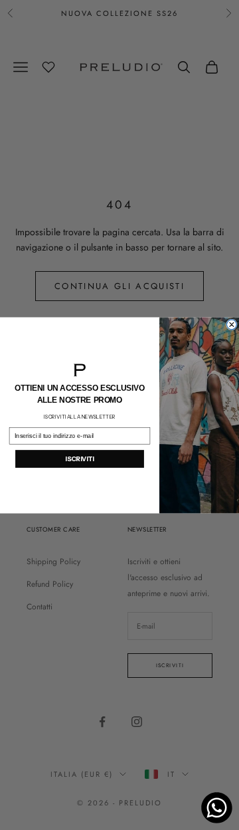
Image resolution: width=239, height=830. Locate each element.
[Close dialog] (232, 325)
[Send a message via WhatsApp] (216, 807)
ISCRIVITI (79, 459)
